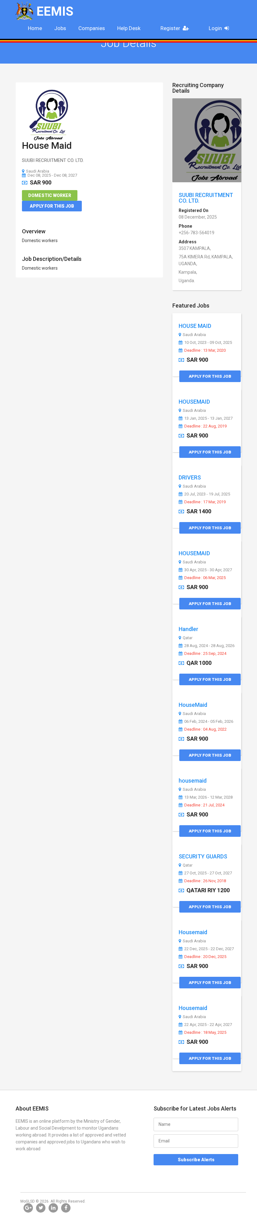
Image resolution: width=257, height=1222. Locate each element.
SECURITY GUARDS (203, 856)
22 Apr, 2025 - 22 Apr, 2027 (208, 1025)
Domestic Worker (49, 195)
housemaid (193, 780)
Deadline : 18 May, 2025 (205, 1032)
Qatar (187, 638)
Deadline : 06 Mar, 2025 (205, 578)
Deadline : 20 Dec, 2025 (205, 957)
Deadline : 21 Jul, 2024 (204, 805)
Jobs (60, 28)
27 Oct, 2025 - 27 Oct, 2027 (208, 873)
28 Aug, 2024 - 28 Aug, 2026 (209, 646)
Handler (188, 629)
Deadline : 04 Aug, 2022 (205, 729)
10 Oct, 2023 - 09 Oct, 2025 (208, 342)
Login (215, 28)
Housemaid (193, 932)
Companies (91, 28)
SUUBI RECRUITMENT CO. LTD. (206, 198)
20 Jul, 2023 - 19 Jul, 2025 (207, 494)
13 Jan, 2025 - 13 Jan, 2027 (208, 418)
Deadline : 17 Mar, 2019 (205, 502)
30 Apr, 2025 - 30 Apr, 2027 (208, 570)
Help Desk (128, 28)
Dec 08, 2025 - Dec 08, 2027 (52, 175)
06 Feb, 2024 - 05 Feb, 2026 (208, 721)
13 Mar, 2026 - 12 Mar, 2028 (208, 797)
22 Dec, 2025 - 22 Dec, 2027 (209, 949)
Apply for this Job (52, 206)
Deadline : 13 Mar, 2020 (205, 350)
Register (170, 28)
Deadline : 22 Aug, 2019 (205, 426)
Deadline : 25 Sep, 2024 (205, 653)
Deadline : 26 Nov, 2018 (205, 881)
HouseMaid (193, 705)
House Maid (47, 145)
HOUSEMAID (194, 401)
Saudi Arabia (37, 171)
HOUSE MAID (195, 326)
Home (35, 28)
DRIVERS (190, 477)
